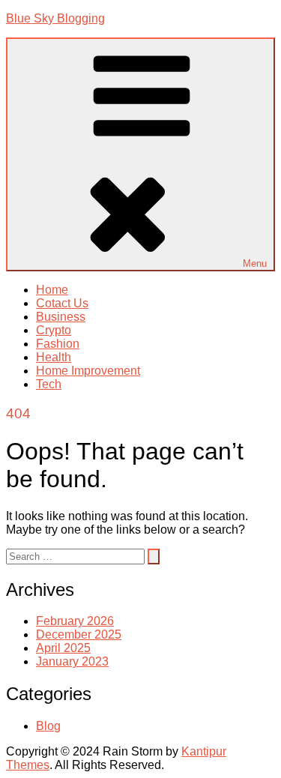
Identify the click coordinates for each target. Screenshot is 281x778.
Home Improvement (88, 370)
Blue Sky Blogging (55, 18)
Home (52, 289)
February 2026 (75, 621)
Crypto (53, 330)
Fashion (57, 343)
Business (60, 316)
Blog (48, 726)
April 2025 (63, 648)
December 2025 (78, 634)
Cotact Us (62, 303)
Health (53, 357)
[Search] (154, 556)
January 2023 (72, 661)
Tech (48, 384)
